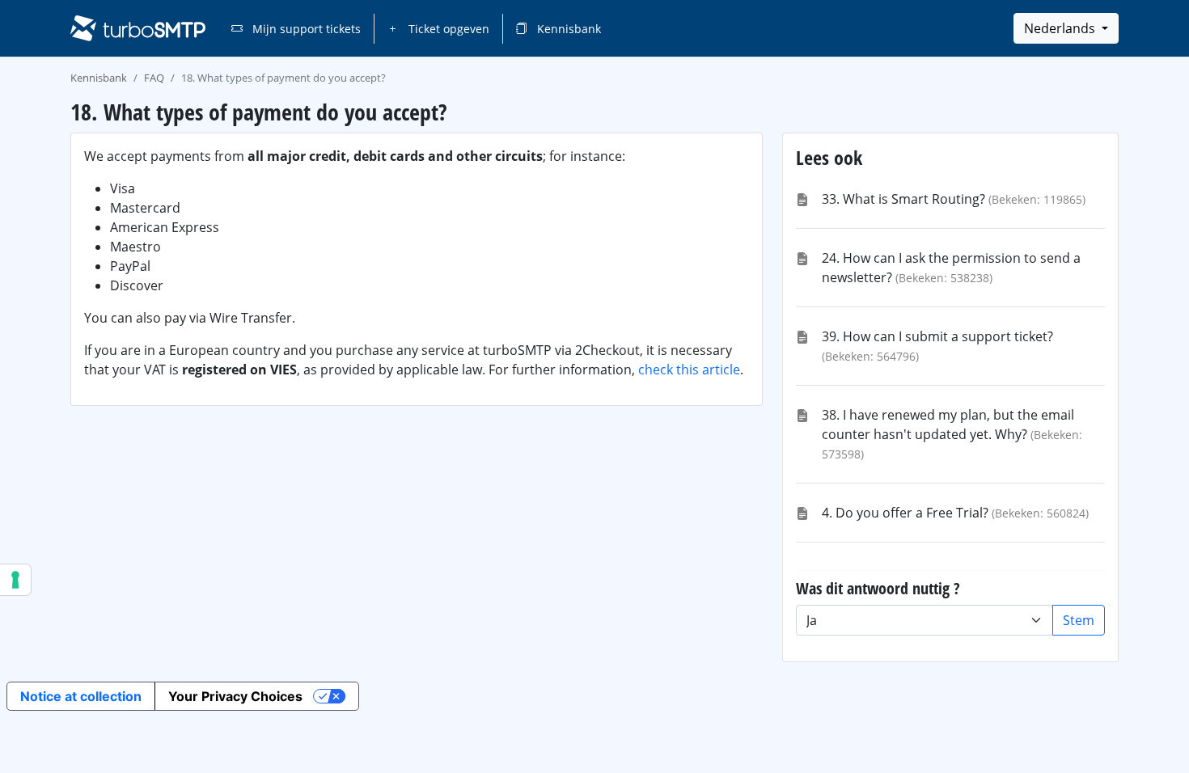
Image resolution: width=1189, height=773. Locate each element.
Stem (1078, 620)
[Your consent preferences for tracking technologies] (15, 579)
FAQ (154, 77)
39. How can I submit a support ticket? (937, 336)
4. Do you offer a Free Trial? (905, 513)
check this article (689, 369)
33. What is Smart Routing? (903, 199)
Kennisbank (567, 28)
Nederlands (1061, 28)
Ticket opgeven (447, 28)
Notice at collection (81, 696)
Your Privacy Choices (235, 696)
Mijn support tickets (305, 28)
